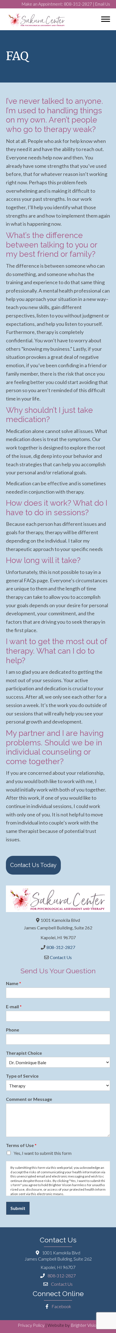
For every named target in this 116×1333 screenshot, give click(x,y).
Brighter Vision (85, 1325)
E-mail (14, 1006)
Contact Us (61, 957)
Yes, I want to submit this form (43, 1153)
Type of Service (22, 1075)
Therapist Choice (24, 1053)
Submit (17, 1208)
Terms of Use (21, 1145)
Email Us (102, 3)
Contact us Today (33, 865)
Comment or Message (29, 1099)
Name (13, 983)
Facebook (61, 1306)
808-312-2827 (78, 3)
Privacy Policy (31, 1325)
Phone (12, 1029)
